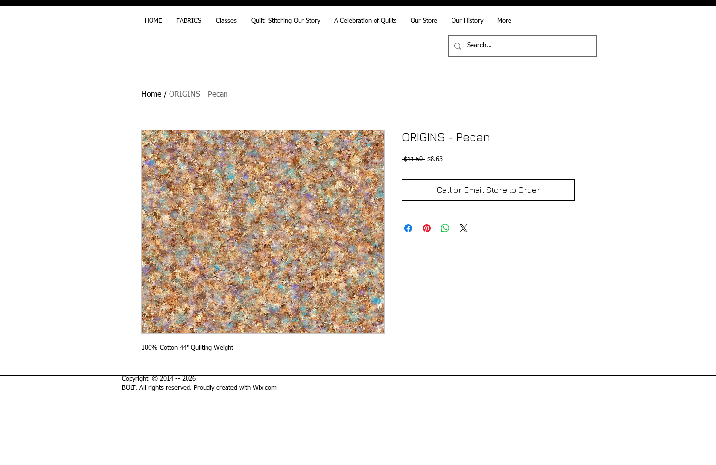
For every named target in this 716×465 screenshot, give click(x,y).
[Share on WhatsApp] (445, 228)
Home (151, 95)
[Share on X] (464, 228)
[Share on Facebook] (408, 228)
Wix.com (265, 388)
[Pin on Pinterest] (427, 228)
